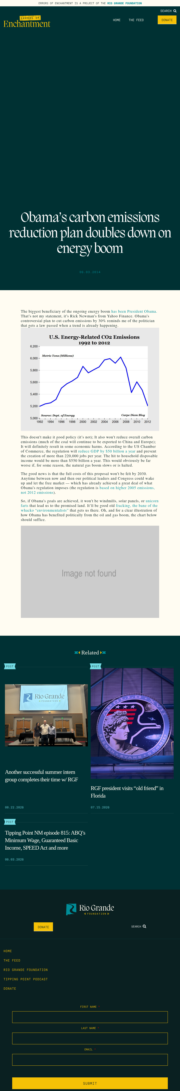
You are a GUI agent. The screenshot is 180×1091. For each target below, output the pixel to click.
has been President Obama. (134, 311)
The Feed (136, 20)
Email (90, 1049)
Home (116, 20)
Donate (167, 20)
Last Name (90, 1028)
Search (166, 10)
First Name (90, 1006)
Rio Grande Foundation (124, 3)
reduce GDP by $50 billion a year (106, 451)
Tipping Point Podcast (26, 979)
